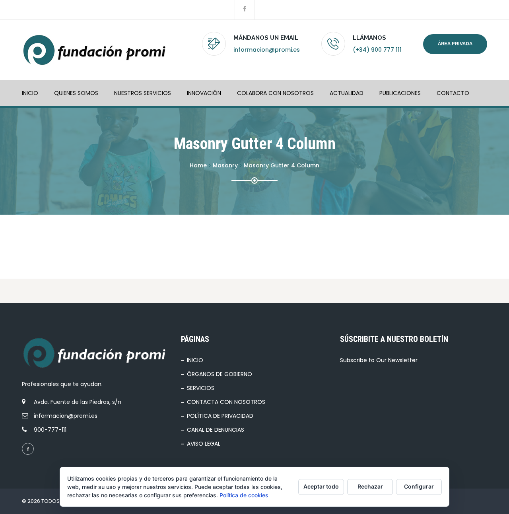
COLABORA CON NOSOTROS (275, 93)
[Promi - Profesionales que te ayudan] (94, 50)
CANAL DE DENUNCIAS (215, 430)
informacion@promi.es (266, 50)
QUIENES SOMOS (76, 93)
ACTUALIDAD (346, 93)
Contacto (453, 93)
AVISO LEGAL (203, 444)
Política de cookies (244, 495)
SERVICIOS (200, 388)
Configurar (419, 486)
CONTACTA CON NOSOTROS (226, 402)
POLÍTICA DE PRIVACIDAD (220, 416)
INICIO (30, 93)
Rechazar (370, 486)
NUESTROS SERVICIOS (142, 93)
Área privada (455, 44)
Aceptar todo (321, 486)
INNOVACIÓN (204, 93)
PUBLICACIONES (400, 93)
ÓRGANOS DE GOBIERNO (219, 374)
